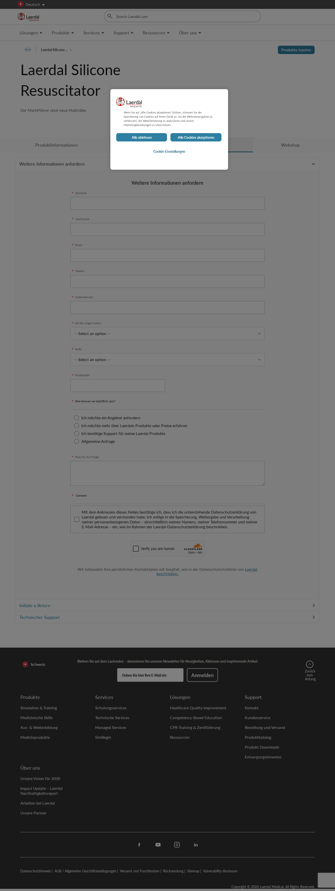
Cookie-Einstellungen (169, 151)
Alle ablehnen (142, 137)
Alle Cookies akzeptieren (196, 137)
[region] (169, 129)
